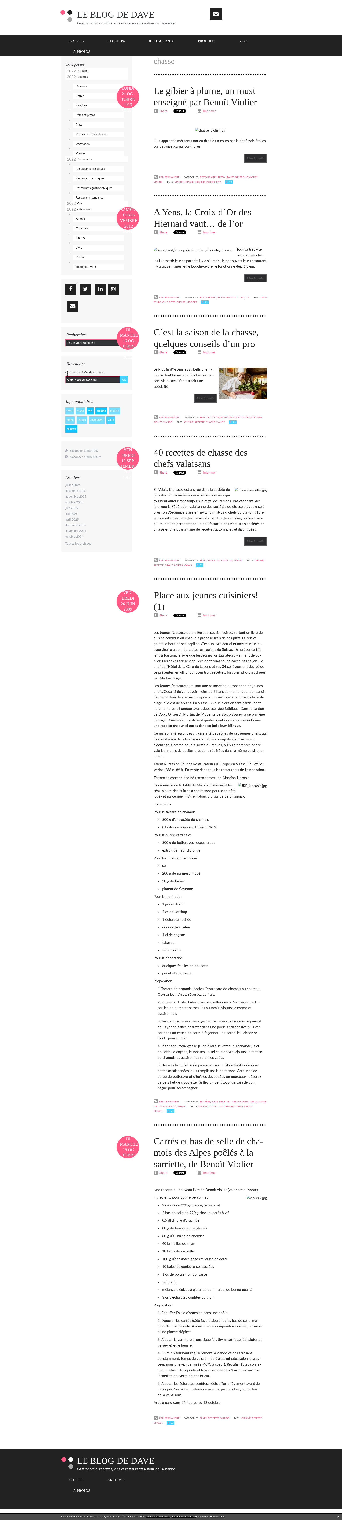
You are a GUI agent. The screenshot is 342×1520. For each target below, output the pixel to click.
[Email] (216, 14)
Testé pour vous (86, 266)
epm (218, 182)
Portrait (81, 257)
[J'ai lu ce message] (338, 1516)
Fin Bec (81, 238)
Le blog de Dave (115, 15)
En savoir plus (217, 1516)
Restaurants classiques (90, 169)
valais (188, 565)
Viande (80, 153)
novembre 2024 (75, 530)
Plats (79, 124)
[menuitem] (78, 40)
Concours (82, 228)
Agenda (81, 218)
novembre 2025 (75, 496)
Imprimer (209, 111)
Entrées (81, 96)
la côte (114, 410)
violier (210, 182)
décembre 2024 (75, 525)
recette (71, 428)
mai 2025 (71, 513)
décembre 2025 (75, 490)
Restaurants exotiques (90, 178)
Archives (116, 1480)
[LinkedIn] (100, 289)
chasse (189, 182)
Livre (79, 247)
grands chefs (174, 565)
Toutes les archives (78, 543)
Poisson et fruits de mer (91, 134)
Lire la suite (255, 158)
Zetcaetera (83, 209)
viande (179, 182)
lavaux (82, 419)
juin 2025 (71, 508)
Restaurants (161, 41)
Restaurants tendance (89, 197)
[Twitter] (85, 289)
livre (69, 410)
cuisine (101, 410)
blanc (70, 419)
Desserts (81, 86)
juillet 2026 (73, 485)
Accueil (76, 41)
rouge (80, 410)
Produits (206, 41)
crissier (200, 182)
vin (90, 410)
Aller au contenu (13, 3)
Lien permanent (169, 177)
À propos (81, 52)
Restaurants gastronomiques (94, 188)
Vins (243, 41)
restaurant (96, 419)
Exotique (81, 105)
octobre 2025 (74, 502)
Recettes (116, 41)
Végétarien (83, 144)
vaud (111, 419)
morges (192, 302)
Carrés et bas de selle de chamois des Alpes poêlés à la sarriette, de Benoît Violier (208, 1152)
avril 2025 (72, 519)
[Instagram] (113, 289)
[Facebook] (70, 289)
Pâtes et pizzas (85, 115)
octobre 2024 (74, 536)
